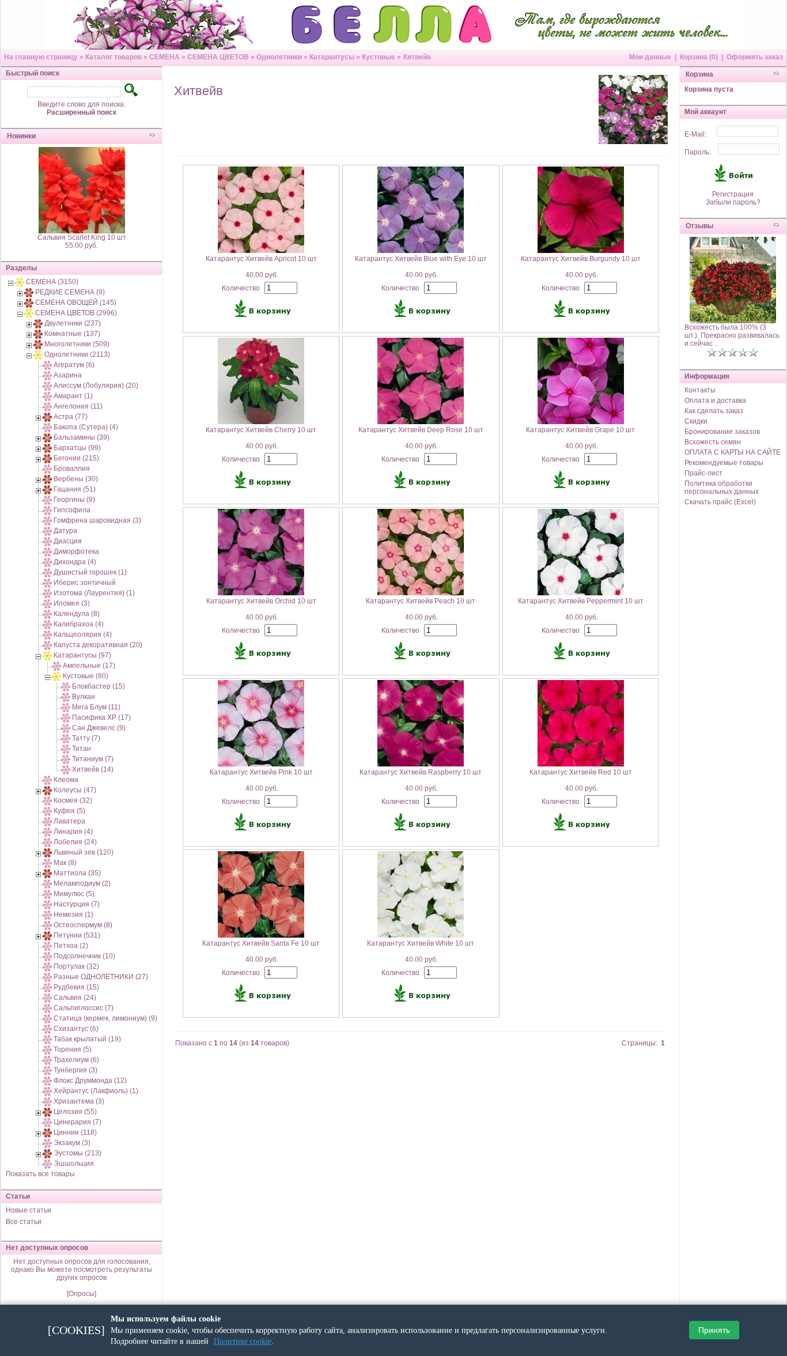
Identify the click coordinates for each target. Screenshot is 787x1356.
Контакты (700, 390)
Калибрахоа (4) (79, 624)
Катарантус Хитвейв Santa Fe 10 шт (261, 943)
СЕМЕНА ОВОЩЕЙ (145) (75, 303)
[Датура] (47, 531)
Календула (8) (77, 614)
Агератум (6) (74, 365)
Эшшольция (74, 1163)
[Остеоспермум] (47, 925)
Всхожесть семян (712, 442)
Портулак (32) (76, 966)
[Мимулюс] (47, 894)
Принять (714, 1330)
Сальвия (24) (75, 998)
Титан (81, 749)
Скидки (695, 421)
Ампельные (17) (89, 666)
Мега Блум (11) (96, 707)
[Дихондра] (47, 562)
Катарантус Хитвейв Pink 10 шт (261, 772)
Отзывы (699, 226)
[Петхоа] (47, 946)
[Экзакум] (47, 1143)
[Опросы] (81, 1294)
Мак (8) (65, 863)
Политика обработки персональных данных (721, 487)
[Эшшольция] (47, 1163)
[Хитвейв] (65, 769)
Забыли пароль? (733, 202)
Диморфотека (76, 551)
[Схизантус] (47, 1029)
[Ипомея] (47, 603)
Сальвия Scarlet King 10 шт (81, 237)
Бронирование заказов (722, 432)
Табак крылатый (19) (87, 1039)
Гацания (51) (75, 489)
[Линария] (47, 832)
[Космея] (47, 800)
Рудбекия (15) (76, 987)
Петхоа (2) (71, 946)
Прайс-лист (703, 473)
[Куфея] (47, 811)
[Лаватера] (47, 821)
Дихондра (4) (75, 562)
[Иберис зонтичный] (47, 583)
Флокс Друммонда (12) (90, 1081)
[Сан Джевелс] (65, 728)
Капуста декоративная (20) (98, 645)
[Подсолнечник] (47, 956)
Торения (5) (73, 1049)
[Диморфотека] (47, 551)
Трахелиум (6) (76, 1060)
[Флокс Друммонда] (47, 1081)
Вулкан (83, 697)
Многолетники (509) (76, 344)
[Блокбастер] (65, 686)
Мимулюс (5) (74, 894)
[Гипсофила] (47, 510)
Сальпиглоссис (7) (83, 1008)
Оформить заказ (755, 57)
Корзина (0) (699, 57)
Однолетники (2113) (77, 354)
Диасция (68, 541)
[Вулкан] (65, 697)
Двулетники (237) (72, 323)
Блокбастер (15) (98, 686)
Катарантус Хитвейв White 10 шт (420, 943)
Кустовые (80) (85, 676)
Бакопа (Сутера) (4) (86, 427)
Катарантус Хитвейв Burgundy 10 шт (581, 259)
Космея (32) (73, 800)
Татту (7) (86, 738)
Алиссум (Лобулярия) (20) (96, 386)
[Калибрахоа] (47, 624)
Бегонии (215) (76, 458)
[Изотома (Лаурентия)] (47, 593)
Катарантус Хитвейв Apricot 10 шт (261, 259)
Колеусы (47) (75, 790)
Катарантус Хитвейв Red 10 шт (580, 772)
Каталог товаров (113, 57)
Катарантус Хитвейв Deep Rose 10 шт (420, 430)
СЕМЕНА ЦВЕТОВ (218, 57)
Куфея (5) (69, 811)
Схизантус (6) (76, 1029)
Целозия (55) (75, 1112)
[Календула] (47, 614)
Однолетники (279, 57)
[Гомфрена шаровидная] (47, 520)
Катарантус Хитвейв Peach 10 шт (420, 601)
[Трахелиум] (47, 1060)
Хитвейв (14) (92, 769)
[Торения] (47, 1049)
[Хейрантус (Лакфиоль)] (47, 1091)
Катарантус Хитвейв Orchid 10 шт (261, 601)
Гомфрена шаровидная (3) (97, 520)
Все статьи (23, 1222)
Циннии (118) (75, 1132)
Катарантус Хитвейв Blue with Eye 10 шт (421, 259)
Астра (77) (71, 417)
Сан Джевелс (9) (99, 728)
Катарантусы (331, 57)
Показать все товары (40, 1174)
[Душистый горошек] (47, 572)
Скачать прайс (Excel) (720, 502)
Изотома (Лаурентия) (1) (94, 593)
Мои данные (650, 57)
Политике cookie (242, 1341)
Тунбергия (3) (75, 1070)
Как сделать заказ (713, 411)
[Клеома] (47, 780)
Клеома (66, 780)
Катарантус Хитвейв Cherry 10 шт (261, 430)
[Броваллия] (47, 468)
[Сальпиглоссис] (47, 1008)
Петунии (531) (77, 935)
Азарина (68, 375)
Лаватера (69, 821)
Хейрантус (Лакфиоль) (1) (96, 1091)
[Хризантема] (47, 1101)
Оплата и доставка (715, 400)
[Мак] (47, 863)
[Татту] (65, 738)
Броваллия (72, 468)
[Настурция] (47, 904)
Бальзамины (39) (81, 437)
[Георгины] (47, 500)
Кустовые (378, 57)
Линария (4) (73, 832)
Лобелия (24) (75, 842)
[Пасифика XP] (65, 717)
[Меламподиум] (47, 883)
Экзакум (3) (72, 1143)
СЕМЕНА (164, 57)
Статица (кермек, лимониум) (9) (105, 1018)
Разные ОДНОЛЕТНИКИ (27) (101, 977)
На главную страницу (41, 57)
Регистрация (733, 194)
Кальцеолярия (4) (83, 634)
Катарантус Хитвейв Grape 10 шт (580, 430)
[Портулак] (47, 966)
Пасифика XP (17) (101, 717)
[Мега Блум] (65, 707)
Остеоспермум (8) (83, 925)
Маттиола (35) (77, 873)
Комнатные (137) (72, 334)
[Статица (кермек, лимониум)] (47, 1018)
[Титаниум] (65, 759)
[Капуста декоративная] (47, 645)
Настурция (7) (77, 904)
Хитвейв (417, 57)
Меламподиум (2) (82, 883)
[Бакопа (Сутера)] (47, 427)
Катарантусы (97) (82, 655)
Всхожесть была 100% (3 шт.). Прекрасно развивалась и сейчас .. (732, 335)
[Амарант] (47, 396)
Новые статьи (28, 1210)
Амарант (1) (73, 396)
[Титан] (65, 749)
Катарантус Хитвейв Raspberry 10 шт (421, 772)
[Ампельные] (56, 666)
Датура (65, 531)
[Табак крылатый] (47, 1039)
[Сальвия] (47, 998)
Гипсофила (72, 510)
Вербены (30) (76, 479)
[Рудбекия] (47, 987)
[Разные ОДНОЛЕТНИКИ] (47, 977)
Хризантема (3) (79, 1101)
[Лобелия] (47, 842)
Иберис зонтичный (85, 583)
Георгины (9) (74, 500)
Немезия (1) (73, 915)
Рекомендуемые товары (723, 463)
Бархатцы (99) (77, 448)
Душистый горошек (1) (90, 572)
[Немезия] (47, 915)
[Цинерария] (47, 1122)
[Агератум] (47, 365)
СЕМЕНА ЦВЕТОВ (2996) (76, 313)
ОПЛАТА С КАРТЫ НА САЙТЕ (732, 452)
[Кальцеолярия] (47, 634)
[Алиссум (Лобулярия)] (47, 386)
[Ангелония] (47, 406)
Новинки (21, 136)
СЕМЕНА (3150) (52, 282)
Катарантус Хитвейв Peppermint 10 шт (581, 601)
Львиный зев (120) (83, 852)
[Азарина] (47, 375)
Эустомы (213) (77, 1153)
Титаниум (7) (92, 759)
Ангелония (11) (78, 406)
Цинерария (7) (77, 1122)
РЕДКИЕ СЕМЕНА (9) (70, 292)
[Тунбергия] (47, 1070)
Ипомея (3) (72, 603)
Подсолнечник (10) (84, 956)
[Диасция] (47, 541)
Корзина (699, 74)
